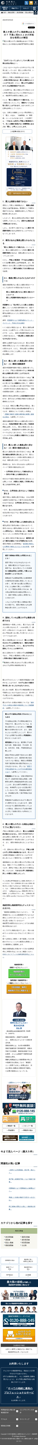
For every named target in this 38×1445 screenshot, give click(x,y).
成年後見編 (26, 1240)
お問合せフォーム (15, 891)
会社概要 (28, 1275)
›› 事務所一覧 (10, 1126)
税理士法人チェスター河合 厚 (19, 1025)
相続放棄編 (9, 1245)
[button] (35, 13)
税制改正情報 (5, 1426)
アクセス (4, 1419)
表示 (22, 131)
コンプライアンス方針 (27, 1411)
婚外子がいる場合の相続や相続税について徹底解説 (18, 705)
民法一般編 (9, 1242)
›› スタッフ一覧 (27, 1126)
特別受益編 (26, 1242)
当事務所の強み (10, 1260)
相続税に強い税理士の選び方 (28, 1260)
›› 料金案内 (11, 1130)
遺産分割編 (26, 1237)
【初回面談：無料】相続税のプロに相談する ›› (19, 989)
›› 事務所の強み (27, 1130)
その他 (24, 1245)
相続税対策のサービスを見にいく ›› (19, 973)
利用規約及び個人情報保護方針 (8, 1411)
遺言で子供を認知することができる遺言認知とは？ (18, 769)
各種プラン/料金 (9, 1268)
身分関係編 (9, 1237)
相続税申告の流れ (28, 1268)
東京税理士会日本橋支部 (14, 1031)
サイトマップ (24, 1419)
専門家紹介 (9, 1275)
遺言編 (7, 1240)
